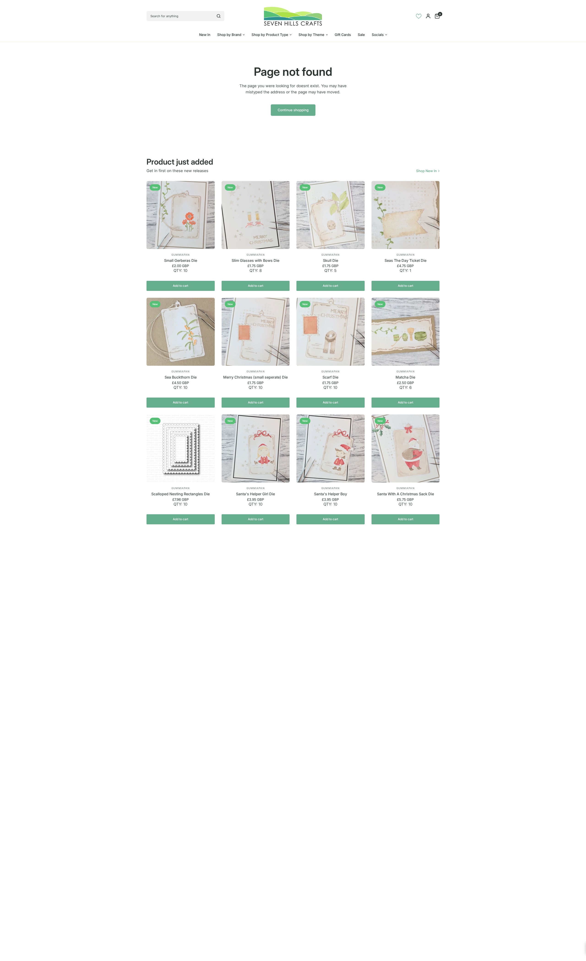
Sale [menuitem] (361, 34)
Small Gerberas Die (180, 260)
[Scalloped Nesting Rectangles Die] (180, 448)
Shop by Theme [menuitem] (311, 34)
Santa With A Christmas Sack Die (405, 494)
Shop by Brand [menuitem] (229, 34)
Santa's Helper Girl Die (255, 494)
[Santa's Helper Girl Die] (256, 448)
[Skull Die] (330, 215)
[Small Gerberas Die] (180, 215)
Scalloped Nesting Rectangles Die (180, 494)
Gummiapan (180, 254)
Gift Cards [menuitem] (343, 34)
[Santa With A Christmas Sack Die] (406, 448)
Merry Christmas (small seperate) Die (255, 377)
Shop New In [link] (426, 171)
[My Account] (428, 16)
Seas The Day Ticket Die (405, 260)
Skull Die (330, 260)
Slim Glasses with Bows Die (255, 260)
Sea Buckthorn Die (181, 377)
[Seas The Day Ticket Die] (406, 215)
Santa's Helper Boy (330, 494)
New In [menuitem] (204, 34)
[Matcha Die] (406, 332)
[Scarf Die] (330, 332)
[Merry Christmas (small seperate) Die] (256, 332)
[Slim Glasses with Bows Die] (256, 215)
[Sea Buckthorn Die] (180, 332)
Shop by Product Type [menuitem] (270, 34)
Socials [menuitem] (378, 34)
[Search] (218, 16)
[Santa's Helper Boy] (330, 448)
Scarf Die (330, 377)
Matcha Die (405, 377)
